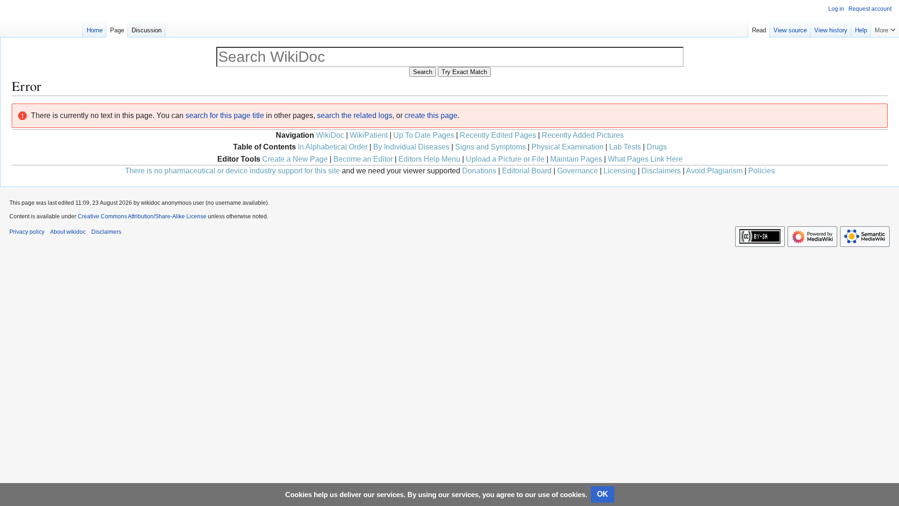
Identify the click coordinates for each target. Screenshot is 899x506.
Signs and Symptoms (490, 147)
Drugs (657, 147)
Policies (761, 171)
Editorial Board (527, 171)
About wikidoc (68, 232)
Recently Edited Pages (498, 135)
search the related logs (354, 115)
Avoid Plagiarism (714, 171)
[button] (885, 28)
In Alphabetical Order (333, 147)
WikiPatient (369, 135)
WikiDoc (330, 135)
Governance (577, 171)
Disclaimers (661, 171)
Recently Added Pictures (583, 135)
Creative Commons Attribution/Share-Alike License (142, 216)
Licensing (620, 171)
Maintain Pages (576, 159)
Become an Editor (363, 159)
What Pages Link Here (645, 159)
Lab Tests (625, 147)
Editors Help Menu (429, 159)
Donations (479, 171)
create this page (431, 115)
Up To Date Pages (423, 135)
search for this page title (224, 115)
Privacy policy (26, 232)
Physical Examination (567, 147)
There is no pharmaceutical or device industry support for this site (232, 171)
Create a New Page (295, 159)
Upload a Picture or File (505, 159)
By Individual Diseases (411, 147)
